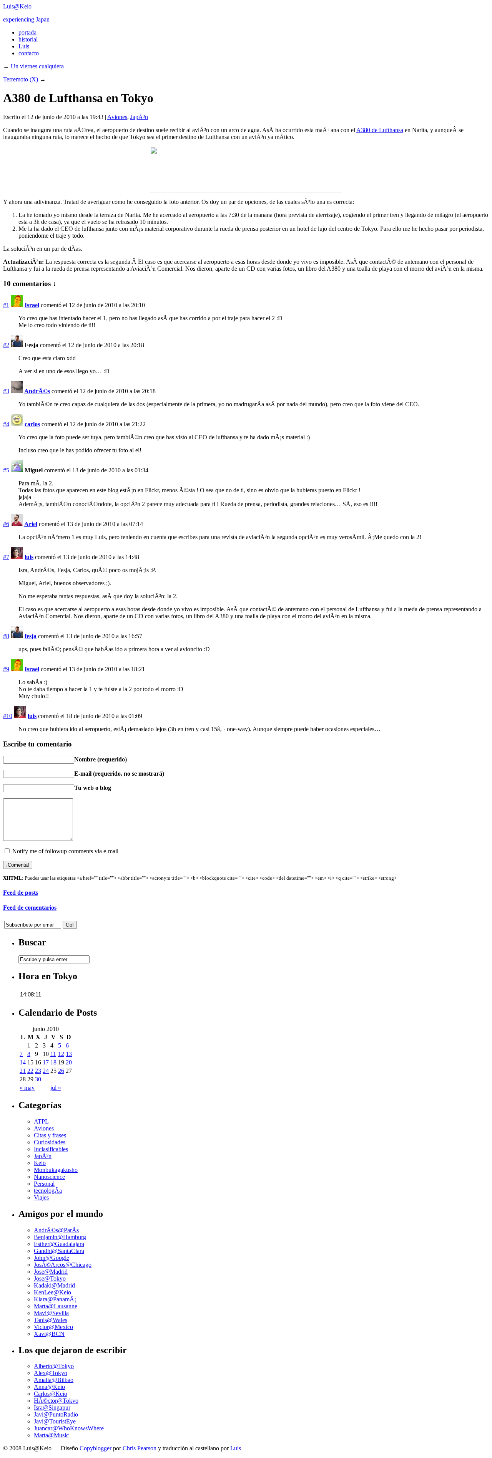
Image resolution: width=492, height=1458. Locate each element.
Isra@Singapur (52, 1407)
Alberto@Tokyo (54, 1366)
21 (23, 1070)
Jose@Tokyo (50, 1278)
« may (27, 1087)
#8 (6, 636)
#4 (6, 424)
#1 (6, 305)
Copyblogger (95, 1448)
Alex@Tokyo (50, 1373)
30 (38, 1079)
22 (30, 1070)
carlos (32, 424)
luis (29, 557)
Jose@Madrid (51, 1271)
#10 (7, 716)
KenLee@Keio (52, 1292)
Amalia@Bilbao (53, 1380)
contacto (28, 53)
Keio (40, 1163)
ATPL (41, 1121)
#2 (6, 345)
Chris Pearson (139, 1448)
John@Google (51, 1257)
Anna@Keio (49, 1387)
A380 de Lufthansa (379, 130)
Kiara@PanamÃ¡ (55, 1299)
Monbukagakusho (56, 1170)
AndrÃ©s (37, 391)
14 (23, 1062)
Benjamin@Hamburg (60, 1237)
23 (38, 1070)
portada (27, 32)
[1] (246, 190)
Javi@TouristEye (55, 1421)
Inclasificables (51, 1149)
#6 (6, 524)
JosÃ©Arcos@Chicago (62, 1264)
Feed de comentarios (30, 907)
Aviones (117, 117)
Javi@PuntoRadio (56, 1414)
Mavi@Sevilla (51, 1313)
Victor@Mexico (53, 1327)
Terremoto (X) (20, 79)
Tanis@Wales (50, 1320)
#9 (6, 669)
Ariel (30, 524)
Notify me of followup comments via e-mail (65, 851)
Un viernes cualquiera (37, 66)
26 (61, 1070)
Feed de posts (20, 892)
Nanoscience (49, 1176)
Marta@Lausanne (55, 1306)
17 (46, 1062)
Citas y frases (50, 1135)
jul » (55, 1087)
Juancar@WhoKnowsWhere (69, 1428)
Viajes (41, 1197)
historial (28, 39)
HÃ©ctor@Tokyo (56, 1400)
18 (53, 1062)
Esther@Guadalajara (59, 1244)
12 (61, 1054)
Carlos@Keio (50, 1393)
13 (69, 1054)
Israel (32, 305)
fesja (31, 636)
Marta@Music (51, 1435)
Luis (23, 46)
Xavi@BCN (49, 1334)
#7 (6, 557)
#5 (6, 470)
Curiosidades (49, 1142)
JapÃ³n (139, 117)
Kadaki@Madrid (54, 1285)
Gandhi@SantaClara (59, 1251)
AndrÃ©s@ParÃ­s (56, 1230)
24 (46, 1070)
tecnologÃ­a (48, 1190)
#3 (6, 391)
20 (69, 1062)
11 (53, 1054)
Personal (44, 1183)
